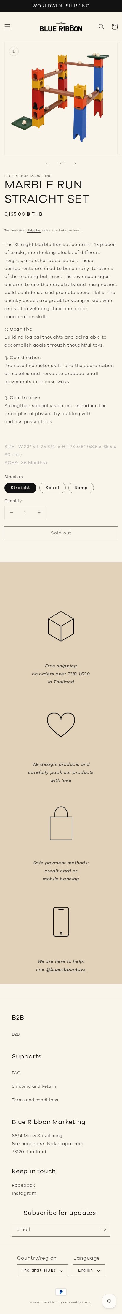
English (85, 1270)
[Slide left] (47, 163)
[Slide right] (74, 163)
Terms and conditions (35, 1100)
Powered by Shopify (78, 1302)
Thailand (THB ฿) (38, 1270)
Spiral (53, 488)
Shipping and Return (34, 1086)
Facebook (23, 1185)
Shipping (34, 230)
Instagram (24, 1193)
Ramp (81, 488)
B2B (16, 1034)
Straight (20, 488)
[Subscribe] (103, 1229)
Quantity (13, 501)
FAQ (16, 1073)
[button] (7, 26)
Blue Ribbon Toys (52, 1302)
